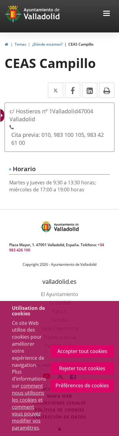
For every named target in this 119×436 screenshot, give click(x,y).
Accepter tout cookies (82, 351)
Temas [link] (20, 44)
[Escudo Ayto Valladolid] (46, 226)
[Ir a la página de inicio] (14, 14)
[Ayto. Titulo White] (41, 14)
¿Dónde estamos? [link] (47, 44)
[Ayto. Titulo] (66, 226)
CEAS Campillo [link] (80, 44)
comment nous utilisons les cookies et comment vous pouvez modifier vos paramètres (28, 406)
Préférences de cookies (82, 385)
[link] (6, 44)
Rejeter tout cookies (82, 368)
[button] (106, 14)
